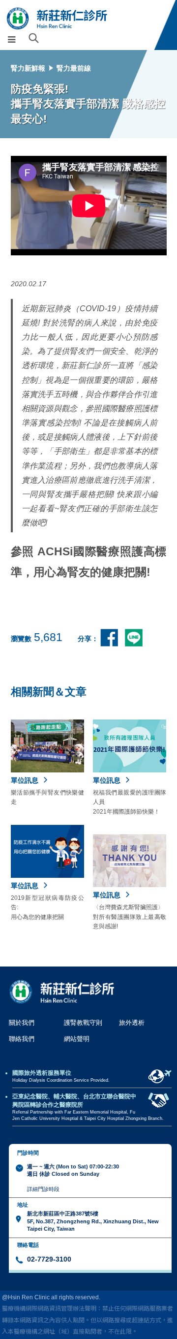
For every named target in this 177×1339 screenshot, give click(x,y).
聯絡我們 (21, 1038)
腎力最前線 (74, 68)
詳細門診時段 (43, 1189)
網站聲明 (76, 1038)
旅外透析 (132, 1022)
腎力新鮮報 (28, 68)
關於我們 (21, 1022)
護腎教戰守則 (83, 1022)
